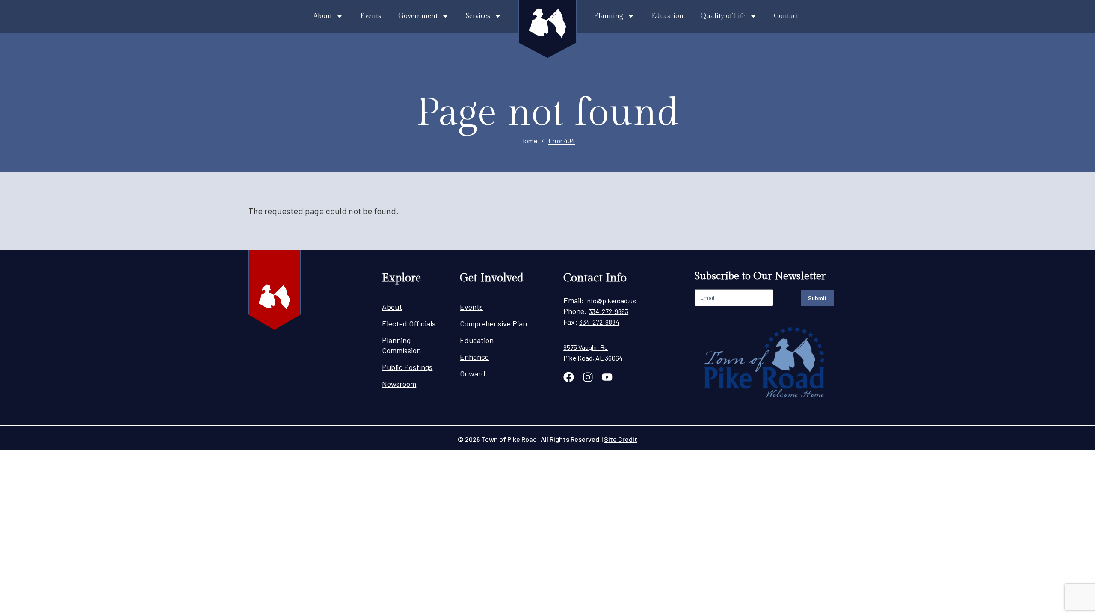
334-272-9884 (599, 322)
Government (418, 16)
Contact (786, 16)
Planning (608, 16)
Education (667, 16)
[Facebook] (568, 377)
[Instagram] (588, 377)
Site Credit (620, 439)
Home (528, 140)
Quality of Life (723, 16)
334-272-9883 (608, 311)
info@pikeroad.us (611, 300)
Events (370, 16)
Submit (817, 298)
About (322, 16)
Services (478, 16)
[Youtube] (607, 377)
